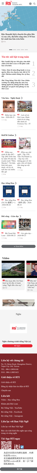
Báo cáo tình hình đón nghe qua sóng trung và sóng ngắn (16, 431)
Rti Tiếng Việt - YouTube (11, 408)
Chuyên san (6, 390)
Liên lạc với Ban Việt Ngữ (14, 421)
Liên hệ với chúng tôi (12, 360)
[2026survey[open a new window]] (18, 302)
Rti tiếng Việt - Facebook (11, 412)
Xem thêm (19, 246)
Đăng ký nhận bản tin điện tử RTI (15, 386)
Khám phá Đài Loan (9, 404)
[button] (10, 49)
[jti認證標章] (19, 448)
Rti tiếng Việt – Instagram (12, 416)
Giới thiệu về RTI (10, 377)
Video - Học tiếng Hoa (10, 400)
